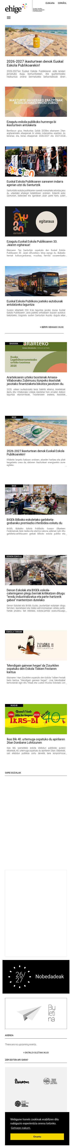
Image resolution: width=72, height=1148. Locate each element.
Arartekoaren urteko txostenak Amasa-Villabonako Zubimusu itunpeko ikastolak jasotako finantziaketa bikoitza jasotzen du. (35, 381)
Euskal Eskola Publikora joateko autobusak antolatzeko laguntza (35, 302)
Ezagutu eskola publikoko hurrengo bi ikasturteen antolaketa (31, 123)
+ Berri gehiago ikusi (52, 327)
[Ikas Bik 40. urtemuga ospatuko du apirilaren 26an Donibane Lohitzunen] (36, 719)
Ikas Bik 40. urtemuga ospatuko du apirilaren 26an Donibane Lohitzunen (36, 740)
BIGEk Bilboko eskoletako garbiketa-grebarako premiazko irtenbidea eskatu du (34, 521)
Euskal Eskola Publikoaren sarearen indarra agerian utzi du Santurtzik (35, 183)
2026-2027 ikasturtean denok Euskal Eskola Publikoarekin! (35, 63)
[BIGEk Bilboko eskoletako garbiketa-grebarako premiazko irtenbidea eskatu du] (36, 499)
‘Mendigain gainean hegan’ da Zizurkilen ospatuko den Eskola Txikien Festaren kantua (33, 669)
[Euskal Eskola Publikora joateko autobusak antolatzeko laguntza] (36, 281)
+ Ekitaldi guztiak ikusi (36, 1052)
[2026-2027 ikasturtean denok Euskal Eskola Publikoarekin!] (36, 40)
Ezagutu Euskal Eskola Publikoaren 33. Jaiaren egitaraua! (32, 243)
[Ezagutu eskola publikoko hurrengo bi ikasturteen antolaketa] (36, 102)
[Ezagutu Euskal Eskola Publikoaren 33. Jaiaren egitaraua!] (36, 221)
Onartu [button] (37, 1136)
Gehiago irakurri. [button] (21, 1128)
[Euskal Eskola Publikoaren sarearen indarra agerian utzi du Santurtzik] (36, 161)
